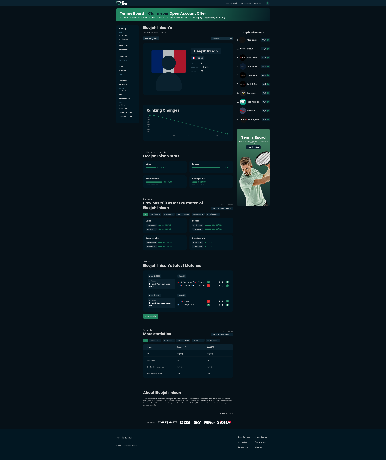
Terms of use (260, 442)
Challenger (123, 81)
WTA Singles (123, 46)
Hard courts (155, 214)
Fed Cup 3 (122, 91)
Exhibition (122, 105)
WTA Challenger (124, 98)
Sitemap (258, 447)
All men (121, 66)
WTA (120, 95)
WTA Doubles (123, 49)
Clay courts (168, 214)
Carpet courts (183, 214)
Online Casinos (261, 437)
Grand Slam (123, 109)
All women (122, 70)
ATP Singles (123, 35)
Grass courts (198, 214)
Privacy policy (243, 447)
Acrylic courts (212, 214)
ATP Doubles (123, 39)
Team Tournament (125, 116)
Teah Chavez (225, 413)
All (119, 63)
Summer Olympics (125, 112)
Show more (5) (150, 316)
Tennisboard (146, 32)
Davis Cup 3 (123, 84)
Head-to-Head (231, 3)
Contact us (242, 442)
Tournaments (245, 3)
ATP (120, 77)
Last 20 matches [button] (221, 208)
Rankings (257, 3)
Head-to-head (244, 437)
